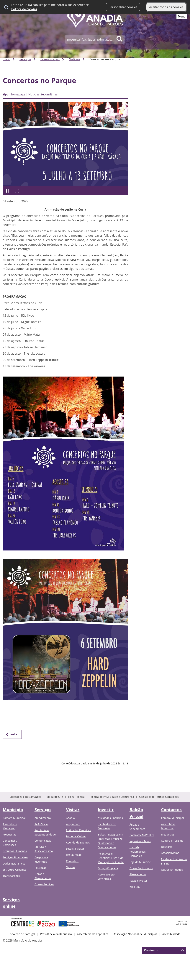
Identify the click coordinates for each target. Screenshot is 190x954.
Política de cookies (24, 9)
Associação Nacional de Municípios (135, 934)
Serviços (25, 59)
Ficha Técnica (76, 796)
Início (6, 59)
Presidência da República (56, 934)
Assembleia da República (92, 934)
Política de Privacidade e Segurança (112, 796)
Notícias (74, 59)
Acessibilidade (171, 934)
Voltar (14, 734)
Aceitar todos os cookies (166, 7)
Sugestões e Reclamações (25, 796)
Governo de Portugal (22, 934)
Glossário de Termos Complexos (159, 796)
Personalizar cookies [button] (123, 7)
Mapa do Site (55, 796)
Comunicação (50, 59)
